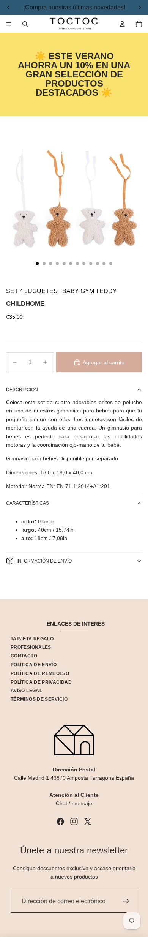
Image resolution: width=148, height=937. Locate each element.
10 (97, 264)
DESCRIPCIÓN (22, 389)
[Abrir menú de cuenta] (122, 24)
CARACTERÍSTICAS (27, 503)
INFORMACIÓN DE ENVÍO (44, 561)
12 (111, 264)
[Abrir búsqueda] (25, 24)
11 (104, 264)
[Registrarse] (126, 901)
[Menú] (8, 24)
